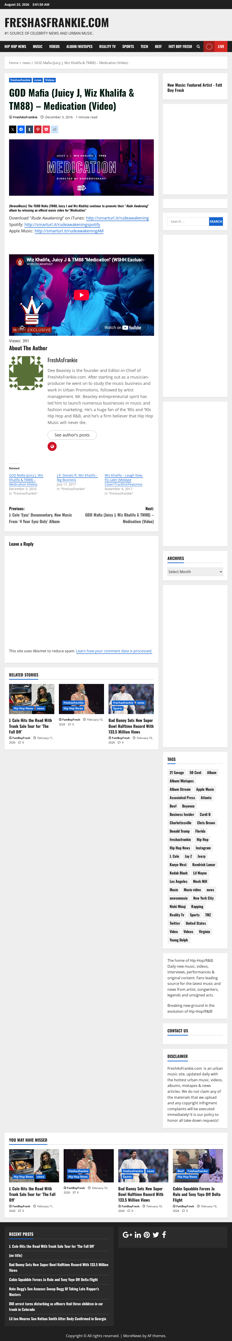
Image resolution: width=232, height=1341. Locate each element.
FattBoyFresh (21, 738)
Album (211, 772)
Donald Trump (180, 831)
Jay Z (188, 856)
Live (221, 46)
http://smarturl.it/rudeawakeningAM (69, 230)
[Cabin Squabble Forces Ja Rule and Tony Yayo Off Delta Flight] (198, 1165)
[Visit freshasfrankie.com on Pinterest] (147, 1236)
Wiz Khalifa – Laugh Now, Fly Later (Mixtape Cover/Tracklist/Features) (124, 479)
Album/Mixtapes (79, 46)
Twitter (175, 923)
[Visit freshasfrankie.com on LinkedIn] (138, 1236)
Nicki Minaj (178, 906)
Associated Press (182, 797)
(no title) (15, 1255)
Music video (192, 889)
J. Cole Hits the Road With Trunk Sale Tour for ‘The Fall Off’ (30, 725)
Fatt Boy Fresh (180, 46)
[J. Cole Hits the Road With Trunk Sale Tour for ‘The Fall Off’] (31, 699)
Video (174, 931)
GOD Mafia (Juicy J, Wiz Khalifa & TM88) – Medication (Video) (26, 479)
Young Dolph (179, 940)
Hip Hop (202, 839)
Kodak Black (179, 873)
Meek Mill (200, 881)
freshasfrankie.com (57, 22)
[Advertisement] (195, 319)
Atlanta (206, 797)
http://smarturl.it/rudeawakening (117, 218)
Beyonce (188, 806)
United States (196, 923)
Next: (119, 514)
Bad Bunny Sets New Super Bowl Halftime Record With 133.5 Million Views (131, 725)
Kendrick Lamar (203, 864)
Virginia (204, 931)
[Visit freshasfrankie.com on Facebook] (164, 1236)
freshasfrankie (20, 80)
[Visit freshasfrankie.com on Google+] (127, 1236)
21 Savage (177, 772)
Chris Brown (206, 822)
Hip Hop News (15, 46)
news (37, 80)
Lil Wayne (200, 873)
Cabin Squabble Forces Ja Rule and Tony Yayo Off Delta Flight (196, 1194)
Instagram (203, 847)
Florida (200, 831)
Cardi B (205, 814)
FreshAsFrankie (25, 117)
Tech (144, 46)
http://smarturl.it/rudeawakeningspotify (62, 224)
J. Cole (174, 856)
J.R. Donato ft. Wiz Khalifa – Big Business (77, 477)
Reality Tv (107, 46)
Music (37, 46)
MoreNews (132, 1335)
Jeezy (201, 856)
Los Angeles (178, 881)
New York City (203, 898)
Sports (128, 46)
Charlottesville (180, 822)
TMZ (208, 914)
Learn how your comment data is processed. (114, 650)
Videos (54, 46)
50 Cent (195, 772)
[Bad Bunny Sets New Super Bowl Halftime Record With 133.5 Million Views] (131, 699)
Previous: (40, 514)
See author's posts (72, 435)
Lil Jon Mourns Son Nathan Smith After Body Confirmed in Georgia (57, 1318)
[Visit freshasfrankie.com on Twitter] (155, 1236)
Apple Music (205, 789)
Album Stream (180, 789)
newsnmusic (179, 898)
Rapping (197, 906)
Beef (158, 46)
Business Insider (182, 814)
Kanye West (178, 864)
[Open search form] (198, 46)
